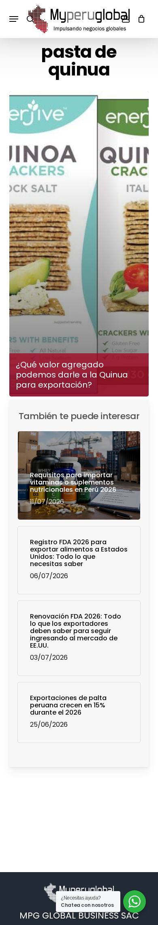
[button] (13, 19)
